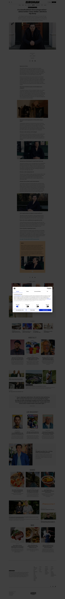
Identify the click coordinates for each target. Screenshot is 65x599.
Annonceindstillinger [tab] (37, 291)
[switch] (27, 306)
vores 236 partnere (18, 295)
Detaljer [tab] (27, 291)
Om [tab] (47, 291)
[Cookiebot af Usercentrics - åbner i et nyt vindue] (47, 288)
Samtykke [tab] (17, 291)
